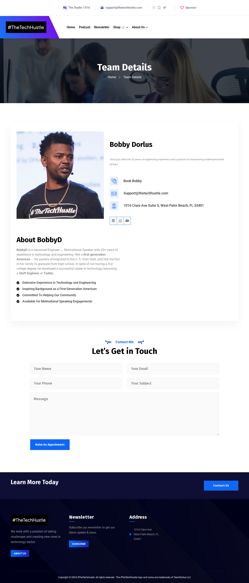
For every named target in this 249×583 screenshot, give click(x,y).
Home (112, 77)
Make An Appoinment (50, 444)
